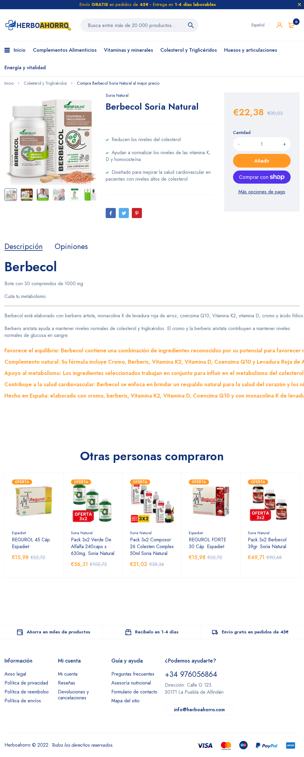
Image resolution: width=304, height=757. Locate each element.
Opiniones (71, 246)
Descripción (23, 246)
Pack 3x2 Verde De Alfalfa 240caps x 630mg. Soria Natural (92, 546)
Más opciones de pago (261, 191)
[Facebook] (111, 213)
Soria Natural (117, 95)
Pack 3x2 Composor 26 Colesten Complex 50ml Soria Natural (152, 546)
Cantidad (242, 132)
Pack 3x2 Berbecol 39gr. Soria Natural (267, 543)
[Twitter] (124, 213)
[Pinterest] (137, 213)
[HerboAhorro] (38, 25)
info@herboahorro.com (199, 709)
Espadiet (19, 533)
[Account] (279, 25)
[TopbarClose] (299, 4)
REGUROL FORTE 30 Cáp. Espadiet (207, 543)
